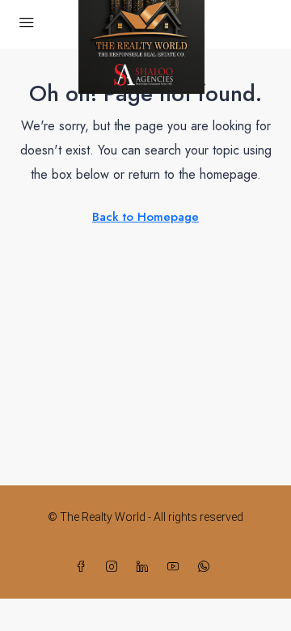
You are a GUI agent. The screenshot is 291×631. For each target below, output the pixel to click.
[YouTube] (176, 567)
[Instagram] (115, 567)
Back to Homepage (145, 217)
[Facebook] (84, 567)
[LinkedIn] (145, 567)
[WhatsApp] (207, 567)
